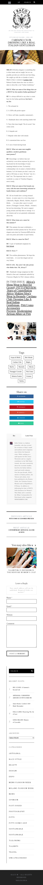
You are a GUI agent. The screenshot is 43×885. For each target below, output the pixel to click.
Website (10, 615)
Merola (31, 366)
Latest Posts (29, 435)
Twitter (22, 402)
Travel (13, 852)
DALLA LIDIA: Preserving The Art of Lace (23, 713)
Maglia (28, 362)
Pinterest (21, 407)
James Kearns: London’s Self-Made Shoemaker (22, 704)
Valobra (21, 381)
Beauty (13, 765)
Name (9, 598)
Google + (21, 413)
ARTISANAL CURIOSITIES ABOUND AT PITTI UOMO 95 (22, 696)
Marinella (21, 366)
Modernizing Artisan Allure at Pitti (19, 312)
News (12, 794)
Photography (17, 811)
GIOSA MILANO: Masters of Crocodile (21, 721)
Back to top (21, 880)
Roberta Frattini (17, 376)
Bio (14, 435)
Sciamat (28, 376)
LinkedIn (22, 418)
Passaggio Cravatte (16, 371)
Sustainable (16, 829)
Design (13, 771)
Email (22, 423)
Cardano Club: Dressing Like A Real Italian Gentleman (21, 301)
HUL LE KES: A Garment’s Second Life (21, 688)
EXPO (11, 777)
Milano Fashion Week (21, 788)
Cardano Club (27, 79)
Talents (13, 846)
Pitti (12, 817)
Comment (10, 623)
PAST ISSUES (15, 806)
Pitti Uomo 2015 (13, 37)
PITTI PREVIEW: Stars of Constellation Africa (21, 290)
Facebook (21, 396)
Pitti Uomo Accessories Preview (21, 517)
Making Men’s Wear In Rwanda (19, 295)
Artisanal (15, 753)
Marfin (12, 366)
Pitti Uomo (29, 371)
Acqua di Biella (15, 357)
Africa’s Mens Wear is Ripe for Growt (21, 284)
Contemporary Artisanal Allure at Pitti (21, 530)
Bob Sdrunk (10, 246)
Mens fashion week (20, 782)
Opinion (13, 800)
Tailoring (22, 37)
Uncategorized (18, 858)
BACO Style (15, 759)
